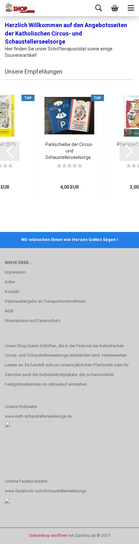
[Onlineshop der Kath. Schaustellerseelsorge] (21, 8)
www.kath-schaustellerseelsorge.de (38, 416)
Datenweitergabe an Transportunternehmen (45, 301)
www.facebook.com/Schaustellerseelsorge (45, 490)
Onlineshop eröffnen (48, 535)
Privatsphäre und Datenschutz (32, 320)
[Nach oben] (121, 534)
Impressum (15, 272)
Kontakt (12, 291)
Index (10, 281)
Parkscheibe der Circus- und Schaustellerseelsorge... (69, 151)
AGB (9, 311)
